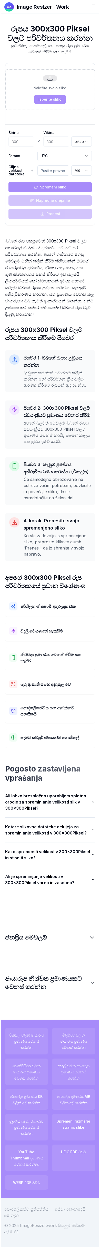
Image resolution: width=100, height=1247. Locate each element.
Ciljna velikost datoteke (16, 170)
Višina (49, 132)
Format (14, 156)
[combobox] (81, 141)
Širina (13, 132)
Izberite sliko (50, 99)
